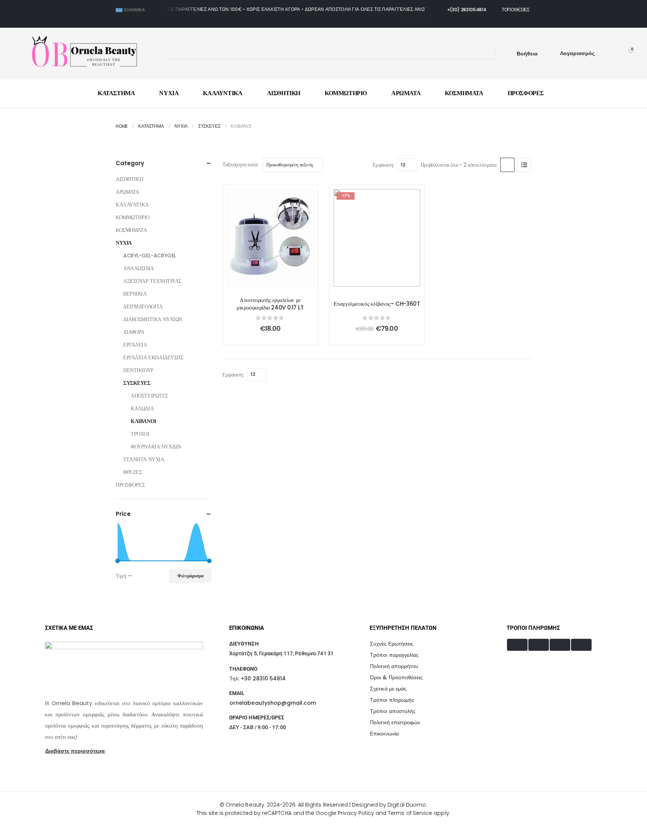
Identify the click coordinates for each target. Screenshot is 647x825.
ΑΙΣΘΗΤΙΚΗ (283, 93)
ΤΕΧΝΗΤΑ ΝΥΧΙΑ (143, 459)
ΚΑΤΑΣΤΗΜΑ (116, 93)
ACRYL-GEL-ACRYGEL (149, 255)
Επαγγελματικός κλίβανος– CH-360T (377, 304)
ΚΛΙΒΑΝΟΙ (143, 421)
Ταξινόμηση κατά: (240, 164)
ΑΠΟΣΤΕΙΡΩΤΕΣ (149, 395)
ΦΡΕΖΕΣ (132, 472)
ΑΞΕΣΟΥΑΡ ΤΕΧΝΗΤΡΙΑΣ (152, 281)
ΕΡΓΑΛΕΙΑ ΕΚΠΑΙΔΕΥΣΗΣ (153, 357)
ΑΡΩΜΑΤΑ (405, 93)
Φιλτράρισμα (190, 575)
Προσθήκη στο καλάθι (276, 278)
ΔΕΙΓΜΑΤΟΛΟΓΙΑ (143, 306)
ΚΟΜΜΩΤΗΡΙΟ (346, 93)
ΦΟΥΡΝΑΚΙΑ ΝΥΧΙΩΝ (156, 446)
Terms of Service (410, 813)
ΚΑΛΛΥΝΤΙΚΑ (222, 93)
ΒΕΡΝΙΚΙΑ (135, 293)
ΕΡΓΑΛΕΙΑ (135, 344)
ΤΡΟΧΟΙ (140, 434)
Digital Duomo (407, 805)
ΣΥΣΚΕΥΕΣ (137, 383)
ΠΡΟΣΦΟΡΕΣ (526, 93)
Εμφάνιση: (383, 165)
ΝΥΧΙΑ (169, 93)
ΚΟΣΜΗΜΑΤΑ (464, 93)
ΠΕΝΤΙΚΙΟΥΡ (138, 370)
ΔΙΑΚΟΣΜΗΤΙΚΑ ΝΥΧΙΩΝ (152, 319)
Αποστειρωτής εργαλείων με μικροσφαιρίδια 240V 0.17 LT (270, 303)
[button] (171, 53)
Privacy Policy (356, 813)
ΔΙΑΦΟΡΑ (134, 332)
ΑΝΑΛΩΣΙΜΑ (138, 268)
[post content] (270, 238)
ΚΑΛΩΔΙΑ (142, 408)
